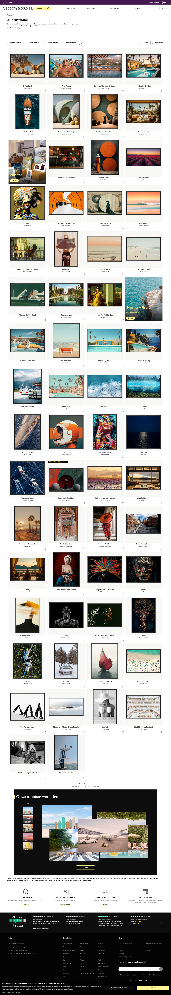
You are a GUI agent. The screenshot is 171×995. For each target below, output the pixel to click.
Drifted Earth (27, 86)
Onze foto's (71, 8)
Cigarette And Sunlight (104, 315)
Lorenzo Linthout (143, 729)
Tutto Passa (66, 86)
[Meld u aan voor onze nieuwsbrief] (161, 969)
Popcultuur (101, 950)
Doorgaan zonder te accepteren (119, 987)
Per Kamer (101, 970)
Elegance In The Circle (66, 498)
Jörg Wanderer (66, 225)
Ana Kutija (66, 775)
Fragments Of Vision (27, 636)
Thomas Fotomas (143, 225)
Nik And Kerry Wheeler (27, 134)
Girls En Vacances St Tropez (27, 269)
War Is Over (66, 269)
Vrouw (82, 957)
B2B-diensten (12, 957)
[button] (28, 851)
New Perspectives (143, 681)
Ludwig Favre (105, 271)
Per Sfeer (101, 973)
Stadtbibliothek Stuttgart (143, 727)
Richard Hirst (143, 683)
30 (85, 787)
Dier (64, 967)
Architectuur (84, 943)
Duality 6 (105, 727)
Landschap (67, 970)
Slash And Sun (143, 223)
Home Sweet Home (27, 361)
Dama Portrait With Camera (66, 590)
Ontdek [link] (85, 867)
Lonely (27, 590)
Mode (65, 957)
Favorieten (66, 953)
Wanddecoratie (103, 967)
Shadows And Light (105, 544)
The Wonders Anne (27, 727)
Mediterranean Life (66, 773)
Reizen (65, 973)
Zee (81, 963)
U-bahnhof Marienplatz (66, 223)
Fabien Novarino (27, 88)
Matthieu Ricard (66, 729)
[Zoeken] (48, 8)
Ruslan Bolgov (105, 638)
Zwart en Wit (67, 963)
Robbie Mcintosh (66, 88)
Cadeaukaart (67, 943)
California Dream (66, 407)
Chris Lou (27, 638)
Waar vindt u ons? (11, 2)
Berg (99, 947)
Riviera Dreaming (143, 361)
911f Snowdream (27, 407)
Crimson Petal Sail (105, 681)
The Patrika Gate (66, 544)
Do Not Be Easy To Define (104, 636)
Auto (81, 947)
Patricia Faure (66, 683)
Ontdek (14, 181)
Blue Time (143, 452)
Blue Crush (105, 407)
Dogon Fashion (104, 178)
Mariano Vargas (66, 592)
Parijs (100, 960)
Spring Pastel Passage (66, 132)
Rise (66, 636)
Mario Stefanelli (27, 271)
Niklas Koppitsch (27, 409)
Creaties (82, 970)
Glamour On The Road (27, 315)
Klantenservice (153, 2)
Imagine (144, 407)
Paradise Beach (105, 452)
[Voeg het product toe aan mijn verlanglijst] (45, 91)
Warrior (143, 590)
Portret (82, 960)
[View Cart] (166, 8)
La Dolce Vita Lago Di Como (104, 86)
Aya (27, 223)
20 (82, 787)
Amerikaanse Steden (87, 973)
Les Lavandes (143, 178)
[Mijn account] (160, 8)
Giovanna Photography (66, 546)
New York (101, 953)
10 (79, 787)
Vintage (100, 943)
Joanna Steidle (105, 409)
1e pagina (73, 787)
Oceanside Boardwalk (27, 544)
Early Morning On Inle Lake (105, 498)
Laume (143, 636)
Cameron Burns (27, 683)
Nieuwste (66, 947)
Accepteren (153, 987)
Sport (65, 976)
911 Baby (66, 681)
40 (89, 787)
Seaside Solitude (66, 361)
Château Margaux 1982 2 (27, 773)
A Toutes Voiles (27, 452)
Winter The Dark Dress (104, 132)
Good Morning (143, 132)
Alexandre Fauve (143, 88)
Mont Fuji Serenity (143, 498)
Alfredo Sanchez (104, 592)
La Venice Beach (143, 269)
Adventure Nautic (27, 498)
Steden (65, 960)
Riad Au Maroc (66, 315)
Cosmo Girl (66, 452)
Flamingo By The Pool (105, 361)
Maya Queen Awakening (105, 590)
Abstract (83, 953)
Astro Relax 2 (27, 681)
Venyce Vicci (27, 317)
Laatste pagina (96, 787)
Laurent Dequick (143, 546)
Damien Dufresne (143, 592)
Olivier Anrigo (27, 454)
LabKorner (138, 8)
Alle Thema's (102, 963)
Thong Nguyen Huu (104, 500)
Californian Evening (143, 86)
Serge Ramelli (143, 180)
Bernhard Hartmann (104, 88)
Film (99, 957)
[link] (18, 8)
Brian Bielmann (143, 409)
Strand (82, 950)
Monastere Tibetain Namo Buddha (66, 727)
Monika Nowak (105, 454)
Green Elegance (105, 223)
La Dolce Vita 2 (27, 132)
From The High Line (143, 544)
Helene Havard (66, 409)
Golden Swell (105, 269)
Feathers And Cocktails (66, 178)
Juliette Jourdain (27, 729)
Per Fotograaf (102, 976)
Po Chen (143, 454)
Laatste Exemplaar (69, 950)
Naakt (82, 967)
